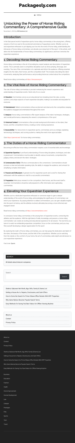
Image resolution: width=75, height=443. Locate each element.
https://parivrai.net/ (13, 137)
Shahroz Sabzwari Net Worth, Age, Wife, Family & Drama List (26, 289)
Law (5, 399)
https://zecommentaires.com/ (37, 211)
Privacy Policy (11, 322)
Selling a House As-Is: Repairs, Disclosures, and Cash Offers (26, 292)
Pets (5, 412)
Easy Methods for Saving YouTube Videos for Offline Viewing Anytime (29, 304)
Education (7, 378)
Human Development (10, 395)
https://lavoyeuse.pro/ (34, 79)
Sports (13, 243)
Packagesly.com (37, 5)
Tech (5, 420)
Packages (7, 407)
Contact (8, 319)
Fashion (6, 383)
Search (8, 273)
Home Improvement (10, 391)
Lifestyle (6, 403)
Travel (5, 424)
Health (6, 387)
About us (9, 315)
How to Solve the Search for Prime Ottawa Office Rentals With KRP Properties (32, 296)
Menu (39, 15)
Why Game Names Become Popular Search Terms (23, 300)
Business (6, 374)
